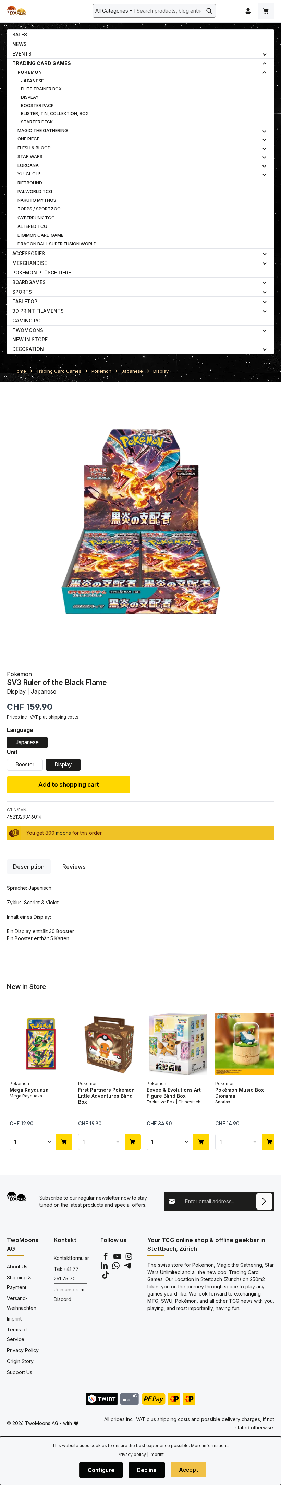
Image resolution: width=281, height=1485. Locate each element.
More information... (210, 1445)
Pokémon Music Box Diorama (239, 1093)
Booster (24, 764)
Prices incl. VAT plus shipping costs (42, 717)
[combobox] (169, 10)
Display (63, 764)
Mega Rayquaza (29, 1090)
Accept (188, 1469)
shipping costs (173, 1419)
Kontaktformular (71, 1258)
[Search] (209, 10)
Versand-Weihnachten (21, 1303)
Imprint (14, 1319)
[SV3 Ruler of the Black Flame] (140, 522)
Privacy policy (132, 1454)
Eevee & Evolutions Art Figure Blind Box (174, 1093)
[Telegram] (127, 1268)
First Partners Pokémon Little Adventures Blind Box (106, 1096)
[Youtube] (117, 1258)
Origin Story (20, 1361)
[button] (264, 54)
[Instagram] (129, 1258)
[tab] (29, 866)
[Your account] (248, 11)
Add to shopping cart (68, 784)
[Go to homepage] (16, 11)
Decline (147, 1470)
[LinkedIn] (104, 1268)
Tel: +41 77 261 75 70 (66, 1273)
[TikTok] (105, 1277)
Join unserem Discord (69, 1294)
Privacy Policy (23, 1350)
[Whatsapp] (116, 1268)
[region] (140, 522)
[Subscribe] (264, 1201)
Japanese (27, 742)
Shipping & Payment (19, 1282)
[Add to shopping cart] (64, 1141)
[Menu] (230, 11)
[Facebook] (106, 1258)
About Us (17, 1266)
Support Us (19, 1372)
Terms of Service (17, 1334)
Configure (101, 1470)
